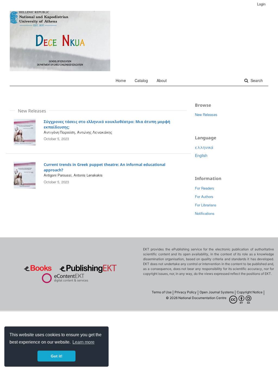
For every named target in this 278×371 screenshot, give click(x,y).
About (162, 80)
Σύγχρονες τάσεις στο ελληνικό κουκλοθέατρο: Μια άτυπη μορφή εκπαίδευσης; (107, 124)
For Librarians (205, 204)
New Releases (206, 114)
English (201, 155)
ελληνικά (204, 147)
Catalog (141, 80)
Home (121, 80)
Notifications (204, 213)
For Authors (204, 196)
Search (256, 80)
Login (261, 4)
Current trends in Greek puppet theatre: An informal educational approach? (104, 167)
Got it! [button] (56, 356)
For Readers (204, 188)
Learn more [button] (83, 342)
